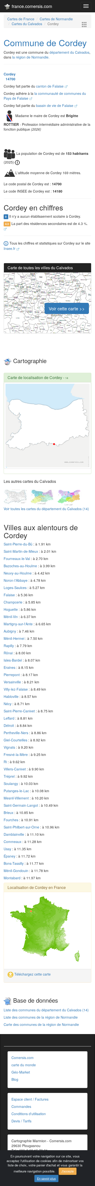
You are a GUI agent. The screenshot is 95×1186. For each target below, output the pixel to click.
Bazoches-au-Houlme (21, 565)
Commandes (21, 1106)
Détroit (9, 725)
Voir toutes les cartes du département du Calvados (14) (46, 508)
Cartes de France (20, 18)
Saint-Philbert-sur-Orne (22, 827)
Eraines (10, 667)
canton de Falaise (50, 86)
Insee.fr (10, 248)
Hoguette (11, 609)
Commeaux (13, 841)
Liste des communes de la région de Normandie (41, 1017)
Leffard (9, 718)
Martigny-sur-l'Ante (19, 623)
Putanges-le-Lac (17, 790)
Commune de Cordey (45, 42)
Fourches (11, 819)
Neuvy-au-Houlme (18, 573)
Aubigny (10, 631)
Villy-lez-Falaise (16, 689)
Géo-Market (20, 1072)
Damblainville (14, 834)
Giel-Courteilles (16, 740)
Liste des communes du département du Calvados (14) (46, 1009)
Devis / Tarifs (21, 1121)
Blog (14, 1079)
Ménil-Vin (11, 616)
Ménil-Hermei (14, 638)
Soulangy (11, 783)
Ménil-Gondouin (16, 870)
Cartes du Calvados (27, 23)
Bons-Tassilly (14, 863)
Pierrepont (12, 674)
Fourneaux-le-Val (17, 558)
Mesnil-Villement (17, 798)
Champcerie (13, 602)
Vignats (10, 747)
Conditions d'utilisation (28, 1113)
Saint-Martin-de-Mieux (21, 551)
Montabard (12, 877)
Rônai (9, 652)
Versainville (13, 681)
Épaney (10, 856)
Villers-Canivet (15, 769)
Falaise (10, 594)
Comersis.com (22, 1057)
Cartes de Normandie (56, 18)
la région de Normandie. (30, 57)
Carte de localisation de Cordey (35, 377)
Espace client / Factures (29, 1099)
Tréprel (10, 776)
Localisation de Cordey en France (37, 887)
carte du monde (23, 1064)
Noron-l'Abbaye (16, 580)
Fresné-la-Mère (16, 754)
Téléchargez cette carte (32, 974)
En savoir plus (46, 1178)
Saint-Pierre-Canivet (20, 711)
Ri (6, 761)
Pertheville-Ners (16, 732)
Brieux (9, 812)
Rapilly (9, 645)
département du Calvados (69, 52)
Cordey (10, 74)
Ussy (8, 848)
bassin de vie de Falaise (55, 105)
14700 (9, 78)
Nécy (8, 703)
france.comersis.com (31, 6)
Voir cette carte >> (67, 308)
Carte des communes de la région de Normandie (41, 1024)
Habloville (11, 696)
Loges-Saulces (16, 587)
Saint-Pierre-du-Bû (18, 544)
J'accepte (67, 1171)
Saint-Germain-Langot (21, 805)
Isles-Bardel (13, 660)
